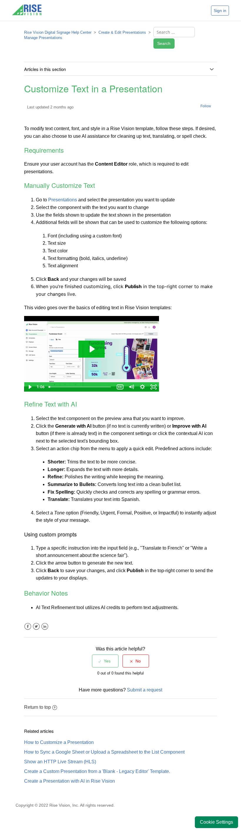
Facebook (27, 626)
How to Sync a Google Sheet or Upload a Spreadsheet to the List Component (104, 752)
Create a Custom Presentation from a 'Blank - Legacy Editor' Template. (97, 771)
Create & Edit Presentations (122, 32)
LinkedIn (44, 626)
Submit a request (144, 689)
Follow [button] (205, 106)
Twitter (36, 626)
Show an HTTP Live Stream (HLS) (60, 761)
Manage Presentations (43, 37)
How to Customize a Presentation (59, 742)
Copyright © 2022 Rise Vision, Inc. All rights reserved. (65, 805)
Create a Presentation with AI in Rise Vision (69, 781)
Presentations (62, 199)
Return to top (37, 707)
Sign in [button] (220, 10)
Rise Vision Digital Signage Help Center (57, 32)
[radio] (105, 661)
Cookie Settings (216, 822)
